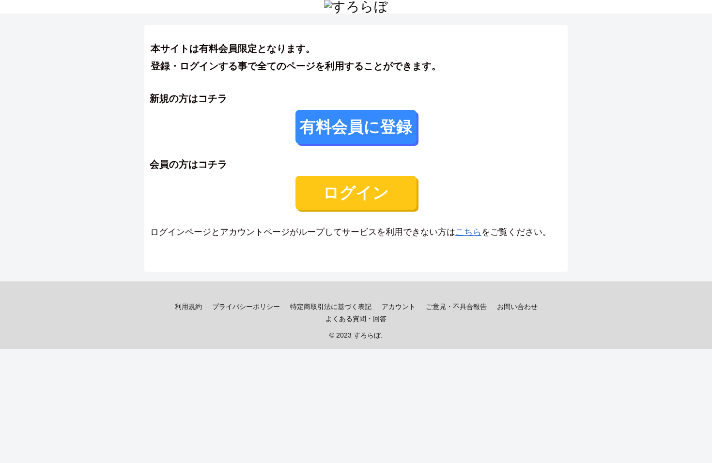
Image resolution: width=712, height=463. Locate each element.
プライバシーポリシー (246, 306)
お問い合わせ (517, 306)
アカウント (399, 306)
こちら (468, 232)
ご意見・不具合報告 (456, 306)
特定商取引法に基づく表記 (330, 306)
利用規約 (188, 306)
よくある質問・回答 (356, 319)
